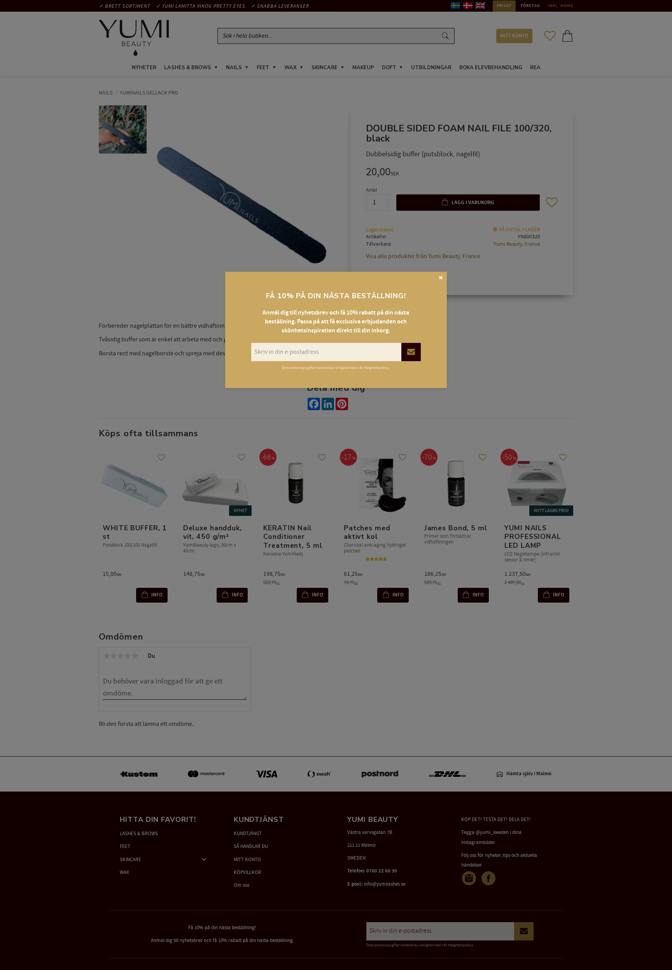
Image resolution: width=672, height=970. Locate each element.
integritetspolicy (376, 367)
